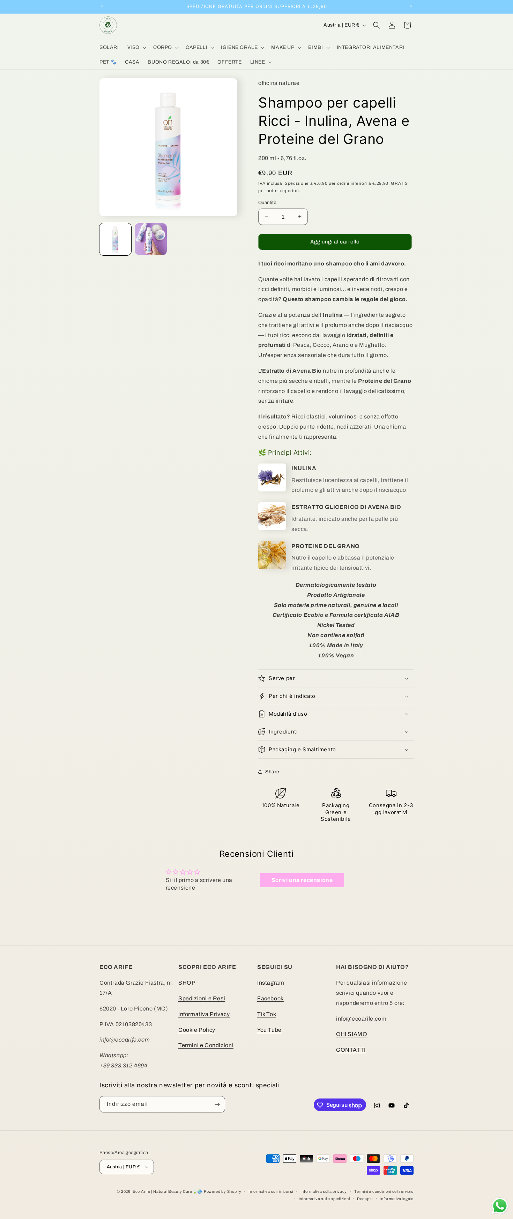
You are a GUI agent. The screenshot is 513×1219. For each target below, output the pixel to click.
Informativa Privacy (204, 1014)
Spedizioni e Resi (201, 998)
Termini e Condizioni (205, 1045)
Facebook (270, 998)
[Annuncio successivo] (411, 6)
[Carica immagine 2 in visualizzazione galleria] (150, 239)
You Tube (269, 1029)
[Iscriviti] (217, 1104)
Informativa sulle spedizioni (324, 1198)
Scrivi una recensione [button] (302, 880)
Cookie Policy (196, 1029)
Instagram (270, 983)
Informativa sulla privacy (323, 1191)
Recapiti (365, 1198)
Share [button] (272, 771)
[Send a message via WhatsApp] (500, 1206)
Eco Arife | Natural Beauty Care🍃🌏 (167, 1191)
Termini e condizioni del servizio (384, 1191)
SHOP (186, 983)
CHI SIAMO (351, 1034)
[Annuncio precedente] (102, 6)
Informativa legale (397, 1198)
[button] (136, 47)
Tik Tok (266, 1014)
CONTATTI (351, 1050)
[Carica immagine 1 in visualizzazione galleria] (115, 239)
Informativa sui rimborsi (270, 1191)
